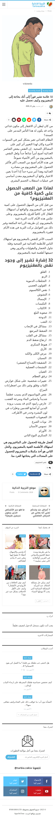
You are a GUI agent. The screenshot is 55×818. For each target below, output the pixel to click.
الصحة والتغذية (34, 90)
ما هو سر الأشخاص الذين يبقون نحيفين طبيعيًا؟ (15, 513)
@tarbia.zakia (23, 768)
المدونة (22, 535)
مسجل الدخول (32, 625)
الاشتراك (11, 757)
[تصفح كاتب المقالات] (50, 106)
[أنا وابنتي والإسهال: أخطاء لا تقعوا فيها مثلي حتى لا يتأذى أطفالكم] (15, 541)
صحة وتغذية (47, 90)
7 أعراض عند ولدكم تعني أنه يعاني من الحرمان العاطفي (40, 513)
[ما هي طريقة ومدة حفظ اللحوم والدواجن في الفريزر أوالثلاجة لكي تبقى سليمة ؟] (39, 541)
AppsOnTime (19, 813)
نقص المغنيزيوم (40, 462)
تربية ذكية (22, 566)
